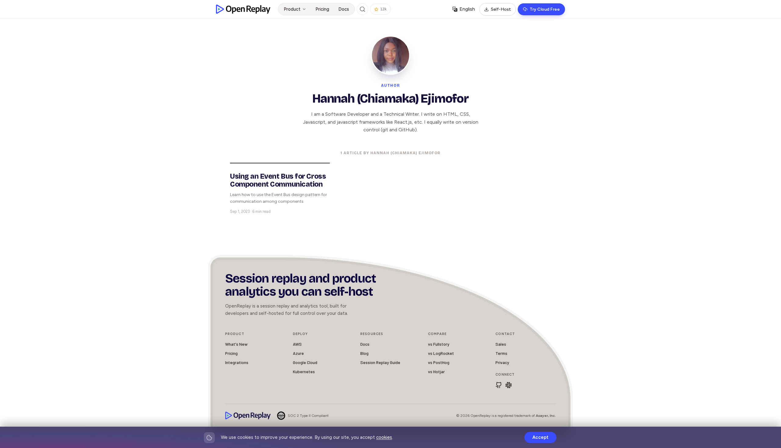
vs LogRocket (441, 353)
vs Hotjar (436, 371)
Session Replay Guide (380, 362)
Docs (343, 9)
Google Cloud (305, 362)
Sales (500, 344)
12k (383, 9)
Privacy (502, 362)
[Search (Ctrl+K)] (362, 9)
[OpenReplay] (248, 415)
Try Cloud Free (545, 9)
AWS (297, 344)
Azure (298, 353)
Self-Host (501, 9)
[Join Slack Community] (508, 385)
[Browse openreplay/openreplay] (498, 385)
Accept (540, 437)
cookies (384, 437)
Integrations (236, 362)
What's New (236, 344)
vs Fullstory (438, 344)
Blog (364, 353)
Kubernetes (304, 371)
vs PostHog (438, 362)
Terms (501, 353)
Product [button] (292, 9)
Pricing (322, 9)
